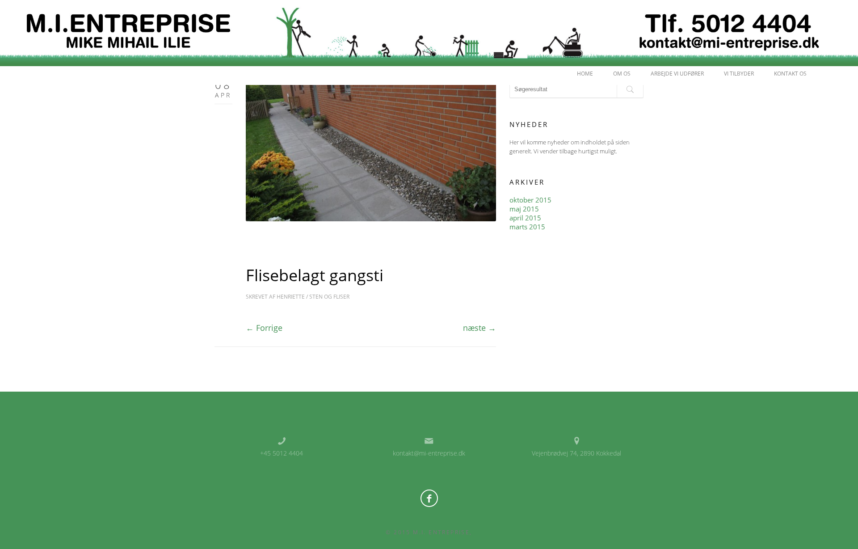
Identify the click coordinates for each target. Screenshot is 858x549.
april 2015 (525, 217)
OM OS (622, 73)
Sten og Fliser (329, 296)
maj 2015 (524, 208)
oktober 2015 (530, 199)
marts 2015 (527, 226)
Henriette (291, 296)
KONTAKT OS (790, 73)
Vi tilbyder (739, 73)
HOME (585, 73)
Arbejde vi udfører (677, 73)
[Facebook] (429, 498)
